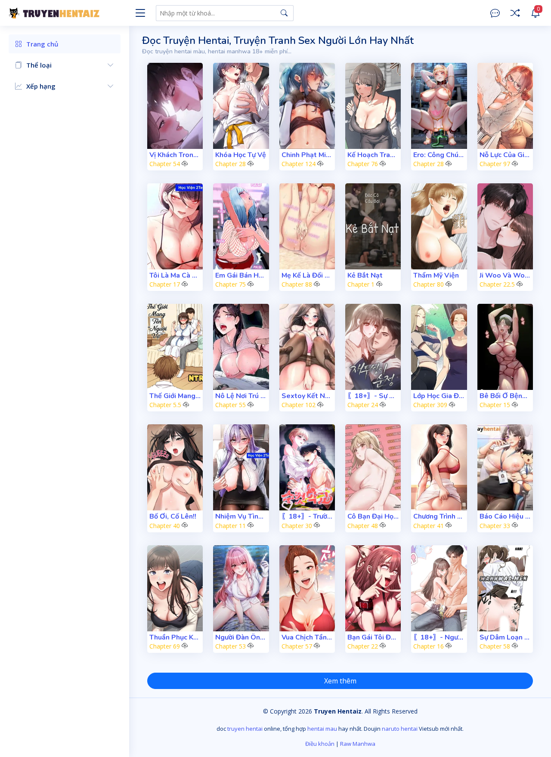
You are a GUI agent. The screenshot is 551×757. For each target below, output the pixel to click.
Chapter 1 (361, 284)
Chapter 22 (362, 646)
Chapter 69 (164, 646)
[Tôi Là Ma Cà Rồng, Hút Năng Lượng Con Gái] (175, 226)
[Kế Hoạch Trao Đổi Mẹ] (373, 106)
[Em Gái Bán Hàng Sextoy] (241, 226)
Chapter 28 (230, 164)
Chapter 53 (230, 646)
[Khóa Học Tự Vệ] (241, 106)
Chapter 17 (164, 284)
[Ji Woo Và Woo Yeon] (505, 226)
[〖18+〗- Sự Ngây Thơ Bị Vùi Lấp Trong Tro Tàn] (373, 347)
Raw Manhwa (357, 744)
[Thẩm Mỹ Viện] (439, 226)
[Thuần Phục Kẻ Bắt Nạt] (175, 588)
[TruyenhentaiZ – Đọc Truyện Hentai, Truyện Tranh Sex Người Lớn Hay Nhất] (69, 13)
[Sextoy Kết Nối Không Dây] (307, 347)
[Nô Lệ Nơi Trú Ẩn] (241, 347)
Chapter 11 (230, 526)
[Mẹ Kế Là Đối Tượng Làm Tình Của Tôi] (307, 226)
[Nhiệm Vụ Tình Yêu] (241, 467)
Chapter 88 (297, 284)
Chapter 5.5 (165, 405)
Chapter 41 (428, 526)
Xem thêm (340, 681)
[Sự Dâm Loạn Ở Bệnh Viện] (505, 588)
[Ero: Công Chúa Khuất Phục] (439, 106)
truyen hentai (245, 728)
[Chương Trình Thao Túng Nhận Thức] (439, 467)
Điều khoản (319, 744)
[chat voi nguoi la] (495, 13)
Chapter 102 (299, 405)
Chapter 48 (362, 526)
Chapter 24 (362, 405)
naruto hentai (400, 728)
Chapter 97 (495, 164)
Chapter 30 (297, 526)
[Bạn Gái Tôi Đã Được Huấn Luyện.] (373, 588)
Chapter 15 (495, 405)
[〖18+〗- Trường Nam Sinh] (307, 467)
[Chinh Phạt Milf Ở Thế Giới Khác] (307, 106)
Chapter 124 (299, 164)
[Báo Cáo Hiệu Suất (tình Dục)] (505, 467)
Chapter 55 (230, 405)
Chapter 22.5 (497, 284)
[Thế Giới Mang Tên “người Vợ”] (175, 347)
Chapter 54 (164, 164)
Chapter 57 (297, 646)
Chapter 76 (362, 164)
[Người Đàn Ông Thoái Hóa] (241, 588)
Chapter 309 (430, 405)
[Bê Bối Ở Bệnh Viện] (505, 347)
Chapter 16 (428, 646)
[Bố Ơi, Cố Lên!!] (175, 467)
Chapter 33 (495, 526)
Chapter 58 (495, 646)
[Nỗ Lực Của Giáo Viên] (505, 106)
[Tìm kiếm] (284, 13)
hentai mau (322, 728)
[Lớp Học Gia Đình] (439, 347)
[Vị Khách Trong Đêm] (175, 106)
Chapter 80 (428, 284)
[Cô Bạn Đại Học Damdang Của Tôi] (373, 467)
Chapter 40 (164, 526)
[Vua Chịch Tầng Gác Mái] (307, 588)
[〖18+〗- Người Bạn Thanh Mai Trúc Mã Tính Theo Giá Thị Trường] (439, 588)
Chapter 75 (230, 284)
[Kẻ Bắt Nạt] (373, 226)
